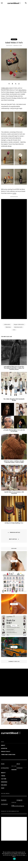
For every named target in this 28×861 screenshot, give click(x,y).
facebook (3, 800)
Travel (3, 775)
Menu (2, 3)
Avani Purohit (9, 45)
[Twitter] (15, 83)
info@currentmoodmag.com (17, 806)
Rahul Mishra (22, 90)
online (14, 193)
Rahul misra (8, 327)
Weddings (4, 782)
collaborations (7, 324)
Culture (3, 779)
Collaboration (5, 88)
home (2, 764)
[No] (26, 855)
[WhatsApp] (18, 83)
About (3, 745)
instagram (19, 800)
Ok (14, 858)
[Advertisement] (14, 21)
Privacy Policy (5, 751)
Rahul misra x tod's (18, 327)
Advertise (4, 748)
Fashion (14, 39)
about (18, 764)
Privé (2, 788)
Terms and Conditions (8, 754)
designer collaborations (19, 324)
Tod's (14, 329)
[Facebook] (12, 83)
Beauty (3, 772)
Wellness (4, 785)
